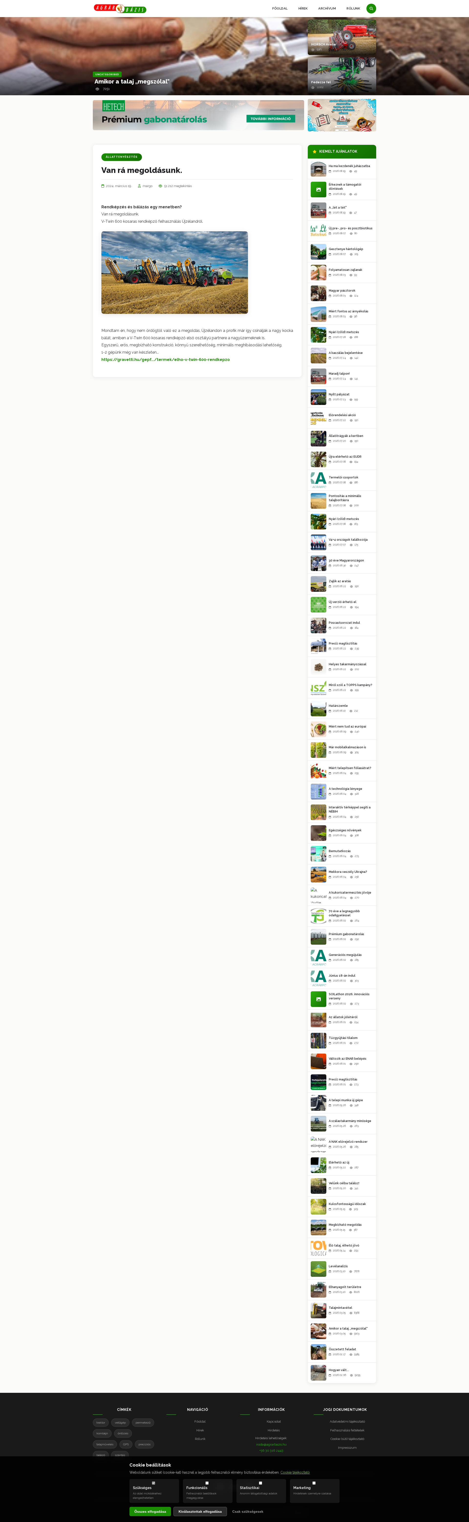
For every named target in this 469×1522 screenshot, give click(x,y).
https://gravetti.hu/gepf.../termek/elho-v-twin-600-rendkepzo (165, 359)
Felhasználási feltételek (347, 1430)
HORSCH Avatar (324, 44)
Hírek (303, 8)
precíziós (144, 1444)
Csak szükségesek (247, 1511)
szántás (120, 1455)
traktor (100, 1422)
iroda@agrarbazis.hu (271, 1444)
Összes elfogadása (150, 1511)
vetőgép (120, 1422)
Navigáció (197, 1410)
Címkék (124, 1410)
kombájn (102, 1433)
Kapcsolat (274, 1421)
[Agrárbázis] (120, 8)
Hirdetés (274, 1430)
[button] (342, 37)
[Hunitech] (342, 115)
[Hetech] (198, 115)
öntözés (123, 1433)
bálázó (100, 1455)
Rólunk (353, 8)
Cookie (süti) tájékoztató (347, 1439)
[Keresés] (371, 8)
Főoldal (280, 8)
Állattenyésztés (122, 157)
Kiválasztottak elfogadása (200, 1511)
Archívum (327, 8)
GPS (126, 1444)
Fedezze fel (321, 82)
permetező (143, 1422)
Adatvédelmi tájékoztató (347, 1421)
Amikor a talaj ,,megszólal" (132, 81)
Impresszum (347, 1447)
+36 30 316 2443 (271, 1450)
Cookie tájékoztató (295, 1472)
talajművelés (104, 1444)
